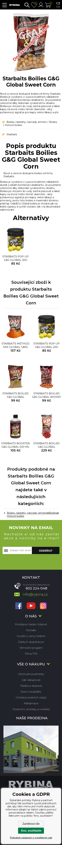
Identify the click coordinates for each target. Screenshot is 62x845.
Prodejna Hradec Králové (31, 624)
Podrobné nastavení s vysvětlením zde (31, 837)
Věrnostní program (31, 647)
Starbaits (12, 134)
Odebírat (45, 550)
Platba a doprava (31, 685)
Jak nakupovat (31, 680)
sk (58, 6)
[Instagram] (43, 606)
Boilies (53, 122)
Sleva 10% (31, 653)
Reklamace (31, 703)
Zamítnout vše (31, 823)
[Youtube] (31, 606)
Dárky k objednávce (31, 642)
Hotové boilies (13, 125)
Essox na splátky (31, 691)
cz (58, 3)
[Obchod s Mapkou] (31, 749)
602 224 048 (36, 588)
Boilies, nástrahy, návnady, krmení (27, 122)
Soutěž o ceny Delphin (31, 636)
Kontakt (31, 630)
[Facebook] (18, 606)
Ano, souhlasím (31, 830)
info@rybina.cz (35, 594)
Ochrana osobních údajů (31, 697)
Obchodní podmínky (31, 674)
